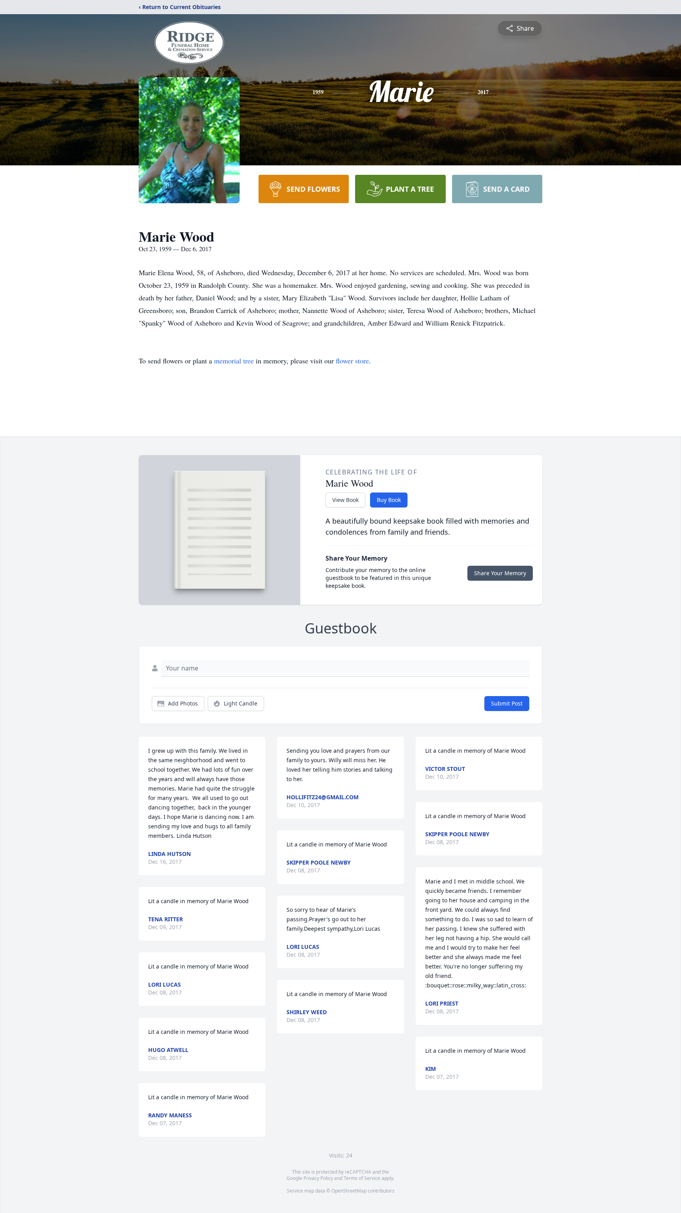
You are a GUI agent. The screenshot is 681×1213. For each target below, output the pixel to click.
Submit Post (507, 703)
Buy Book (389, 500)
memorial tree (234, 360)
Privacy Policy (318, 1178)
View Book (345, 500)
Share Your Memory (500, 573)
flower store (352, 360)
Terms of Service (362, 1178)
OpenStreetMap (349, 1190)
